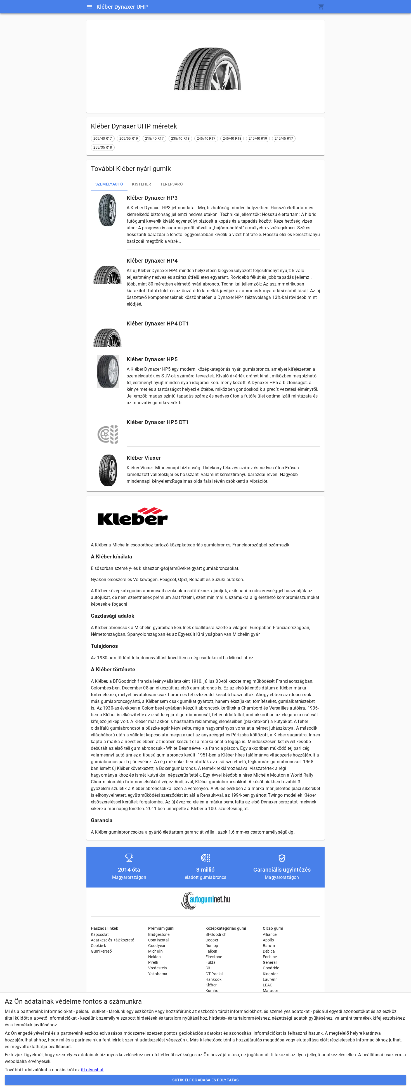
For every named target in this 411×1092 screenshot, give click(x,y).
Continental (158, 940)
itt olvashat (92, 1069)
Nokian (154, 957)
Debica (269, 951)
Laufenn (270, 979)
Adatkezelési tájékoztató (112, 940)
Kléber (211, 985)
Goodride (271, 968)
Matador (270, 990)
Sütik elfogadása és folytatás (205, 1080)
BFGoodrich (216, 934)
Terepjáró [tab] (171, 184)
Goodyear (157, 945)
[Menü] (89, 6)
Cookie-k (98, 945)
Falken (211, 951)
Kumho (212, 990)
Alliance (270, 934)
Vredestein (157, 968)
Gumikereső (101, 951)
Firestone (214, 957)
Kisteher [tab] (141, 184)
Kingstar (270, 974)
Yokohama (157, 974)
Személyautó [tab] (109, 184)
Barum (269, 945)
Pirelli (153, 962)
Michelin (155, 951)
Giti (209, 968)
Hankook (213, 979)
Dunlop (212, 945)
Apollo (268, 940)
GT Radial (214, 974)
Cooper (212, 940)
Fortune (270, 957)
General (270, 962)
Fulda (211, 962)
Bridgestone (159, 934)
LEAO (268, 985)
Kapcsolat (100, 934)
